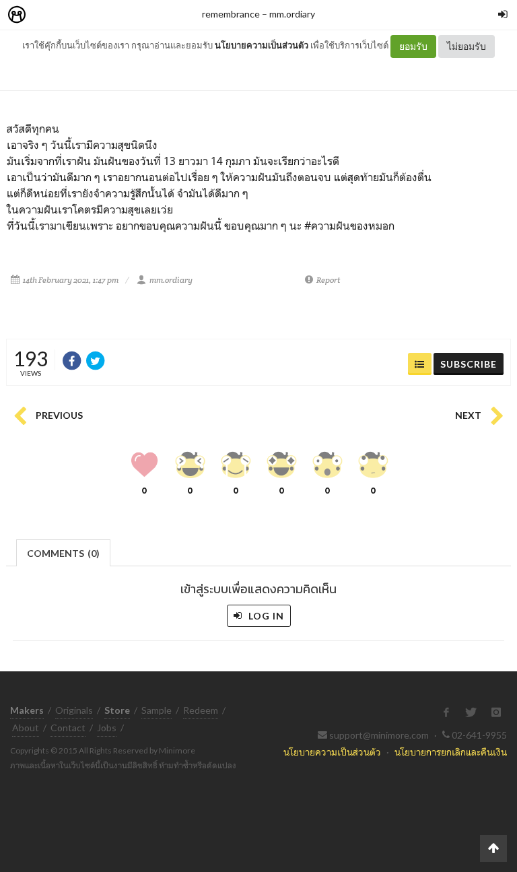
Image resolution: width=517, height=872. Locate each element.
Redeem (200, 710)
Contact (67, 727)
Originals (74, 710)
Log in (265, 616)
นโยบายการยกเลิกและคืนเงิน (450, 752)
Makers (46, 15)
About (25, 727)
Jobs (106, 727)
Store (93, 15)
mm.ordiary (292, 14)
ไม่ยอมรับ (466, 46)
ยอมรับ (413, 46)
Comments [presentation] (63, 553)
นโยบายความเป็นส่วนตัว (261, 45)
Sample (156, 710)
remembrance (231, 14)
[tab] (63, 552)
